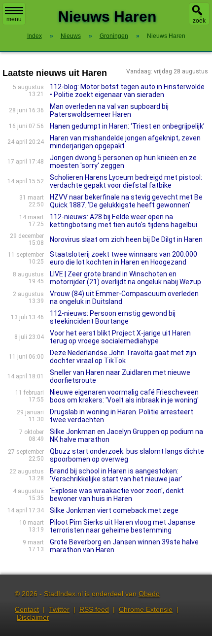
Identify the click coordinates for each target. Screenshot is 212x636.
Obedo (149, 594)
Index (34, 36)
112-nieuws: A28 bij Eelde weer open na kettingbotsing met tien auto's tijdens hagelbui (123, 221)
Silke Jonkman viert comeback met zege (114, 510)
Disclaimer (33, 617)
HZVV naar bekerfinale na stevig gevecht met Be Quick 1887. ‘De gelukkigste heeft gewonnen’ (126, 201)
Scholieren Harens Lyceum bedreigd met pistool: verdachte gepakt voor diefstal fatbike (126, 181)
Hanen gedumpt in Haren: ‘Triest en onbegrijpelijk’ (127, 126)
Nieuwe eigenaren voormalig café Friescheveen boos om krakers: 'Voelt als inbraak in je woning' (124, 396)
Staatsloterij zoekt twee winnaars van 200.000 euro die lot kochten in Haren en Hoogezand (123, 258)
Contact (27, 609)
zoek (199, 20)
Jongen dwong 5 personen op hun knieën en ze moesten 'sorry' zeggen (123, 161)
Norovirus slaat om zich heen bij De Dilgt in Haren (126, 239)
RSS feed (94, 609)
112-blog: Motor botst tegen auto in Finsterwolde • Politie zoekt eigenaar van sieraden (127, 91)
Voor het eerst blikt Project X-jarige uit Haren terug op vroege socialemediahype (120, 337)
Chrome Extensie (146, 609)
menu (14, 19)
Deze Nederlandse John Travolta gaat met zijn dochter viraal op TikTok (123, 357)
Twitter (59, 609)
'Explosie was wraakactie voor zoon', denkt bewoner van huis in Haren (117, 494)
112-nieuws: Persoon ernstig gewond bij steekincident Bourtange (113, 317)
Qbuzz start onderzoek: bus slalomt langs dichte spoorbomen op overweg (127, 455)
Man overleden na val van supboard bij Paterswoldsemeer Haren (109, 110)
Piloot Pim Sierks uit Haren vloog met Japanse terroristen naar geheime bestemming (122, 526)
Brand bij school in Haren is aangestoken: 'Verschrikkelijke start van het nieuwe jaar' (116, 475)
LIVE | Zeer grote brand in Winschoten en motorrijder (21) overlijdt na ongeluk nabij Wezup (125, 278)
